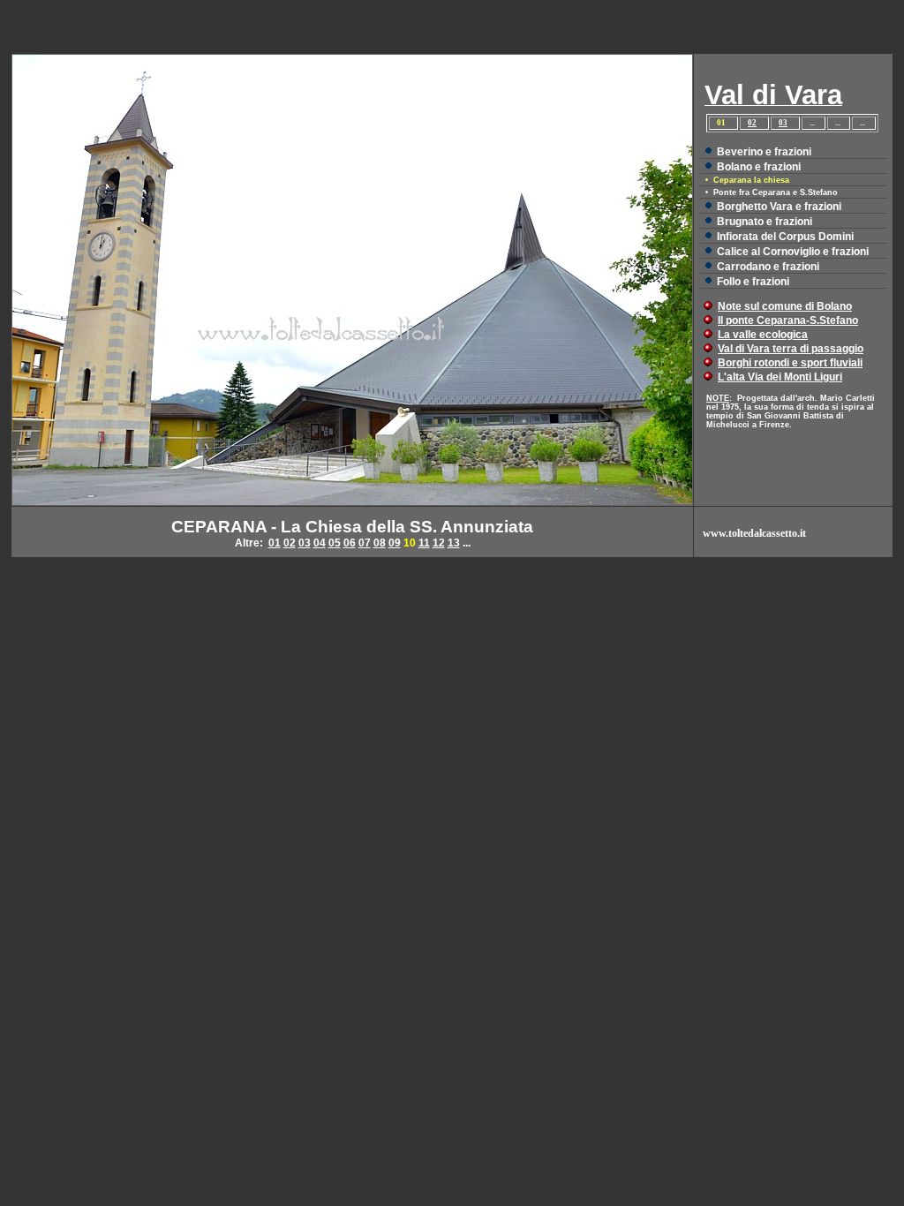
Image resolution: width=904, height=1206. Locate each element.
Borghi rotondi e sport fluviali (790, 363)
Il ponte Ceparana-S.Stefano (788, 320)
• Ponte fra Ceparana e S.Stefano (771, 192)
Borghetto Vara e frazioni (779, 206)
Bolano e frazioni (759, 167)
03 (783, 122)
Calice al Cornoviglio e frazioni (793, 251)
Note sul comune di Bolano (785, 306)
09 (394, 543)
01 (274, 543)
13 (454, 543)
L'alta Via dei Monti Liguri (780, 377)
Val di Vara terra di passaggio (790, 349)
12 (439, 543)
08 (379, 543)
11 (424, 543)
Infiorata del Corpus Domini (785, 236)
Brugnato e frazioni (764, 221)
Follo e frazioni (753, 281)
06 (349, 543)
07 (364, 543)
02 (752, 122)
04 (319, 543)
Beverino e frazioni (764, 152)
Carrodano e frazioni (768, 266)
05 (334, 543)
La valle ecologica (763, 334)
